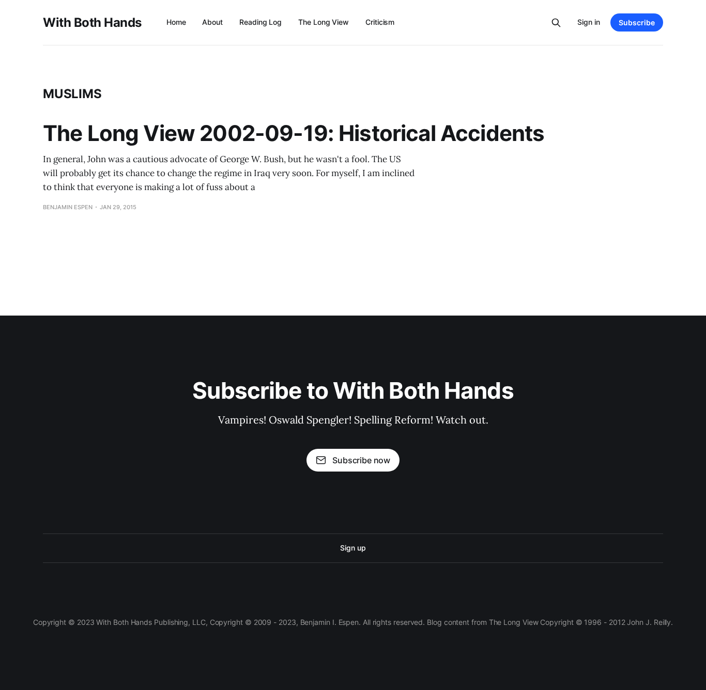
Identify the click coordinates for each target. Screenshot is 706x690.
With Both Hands (92, 23)
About (212, 22)
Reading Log (260, 22)
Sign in (588, 22)
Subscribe (637, 22)
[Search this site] (556, 22)
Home (176, 22)
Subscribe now (361, 460)
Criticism (379, 22)
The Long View (323, 22)
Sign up (352, 547)
